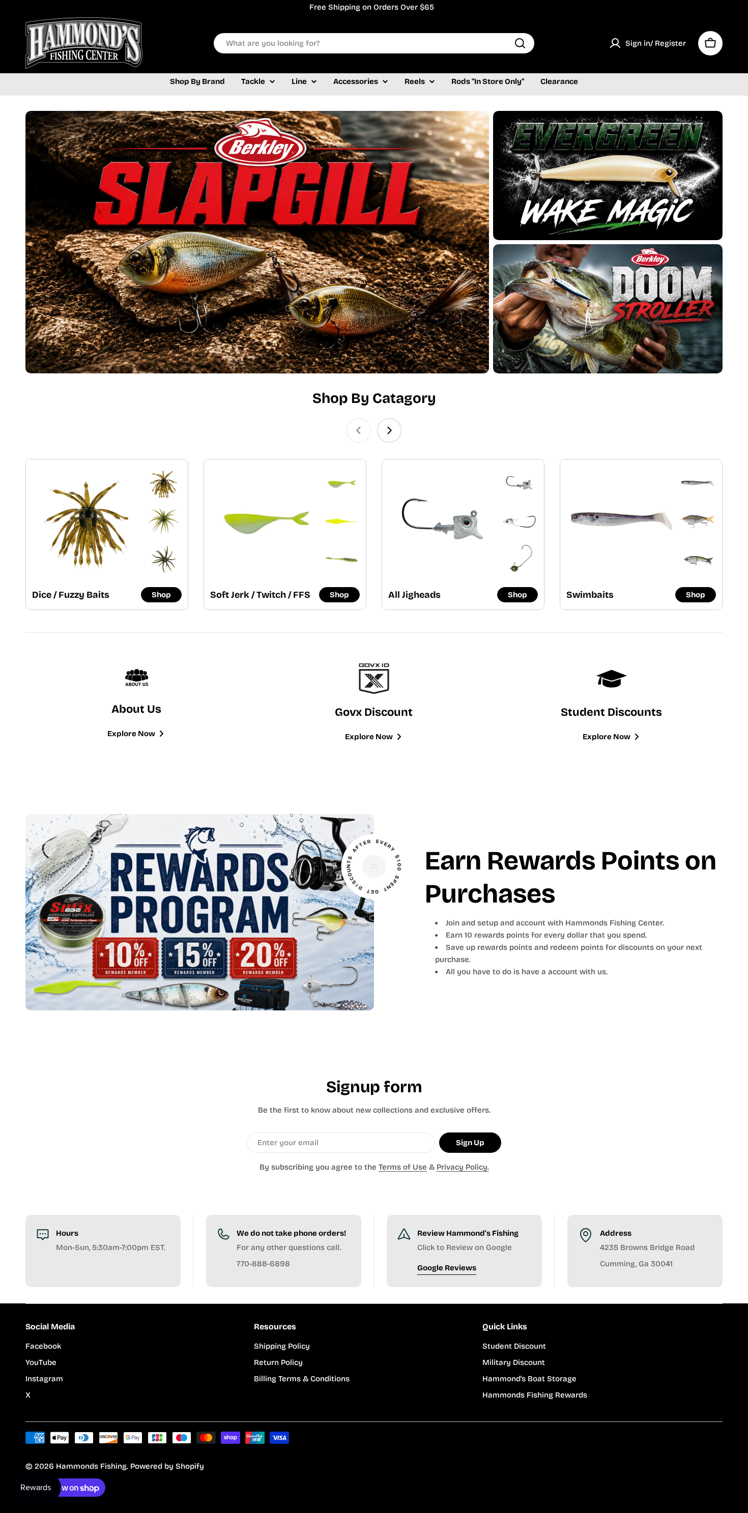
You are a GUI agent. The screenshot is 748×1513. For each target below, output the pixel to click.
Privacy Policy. (463, 1167)
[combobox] (374, 43)
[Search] (520, 43)
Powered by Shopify (167, 1466)
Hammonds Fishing (91, 1466)
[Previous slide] (359, 430)
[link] (164, 483)
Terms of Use (403, 1167)
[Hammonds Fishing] (257, 242)
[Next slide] (389, 430)
